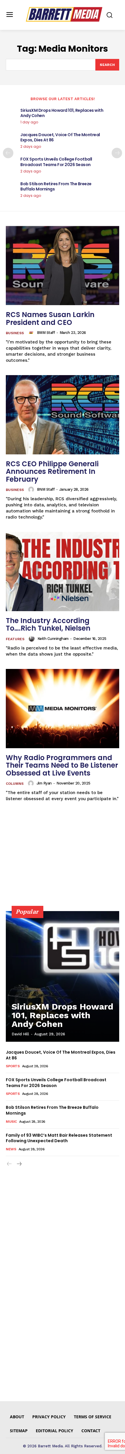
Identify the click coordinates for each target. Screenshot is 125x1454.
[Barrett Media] (64, 14)
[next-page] (117, 153)
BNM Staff (46, 489)
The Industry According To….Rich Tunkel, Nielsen (48, 624)
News (11, 1149)
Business (15, 333)
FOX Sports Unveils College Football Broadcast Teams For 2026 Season (56, 161)
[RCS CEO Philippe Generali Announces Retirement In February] (62, 414)
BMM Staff (46, 332)
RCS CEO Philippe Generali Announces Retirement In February (52, 471)
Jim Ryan (44, 783)
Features (15, 639)
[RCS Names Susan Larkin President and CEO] (62, 265)
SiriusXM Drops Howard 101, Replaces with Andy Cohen (61, 112)
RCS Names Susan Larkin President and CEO (50, 318)
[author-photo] (32, 333)
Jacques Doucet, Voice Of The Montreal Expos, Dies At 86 (60, 137)
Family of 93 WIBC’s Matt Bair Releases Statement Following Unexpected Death (59, 1138)
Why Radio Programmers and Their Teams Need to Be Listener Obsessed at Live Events (62, 765)
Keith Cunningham (53, 638)
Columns (15, 784)
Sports (12, 1066)
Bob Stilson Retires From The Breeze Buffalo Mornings (56, 186)
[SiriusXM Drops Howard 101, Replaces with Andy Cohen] (62, 976)
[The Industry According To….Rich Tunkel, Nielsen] (62, 571)
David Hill (20, 1034)
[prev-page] (8, 153)
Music (11, 1122)
